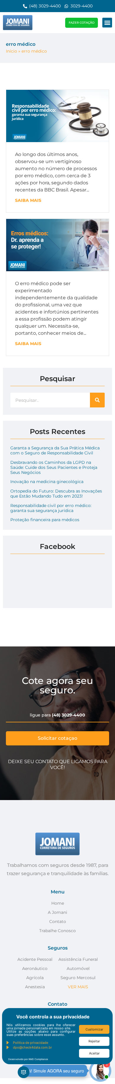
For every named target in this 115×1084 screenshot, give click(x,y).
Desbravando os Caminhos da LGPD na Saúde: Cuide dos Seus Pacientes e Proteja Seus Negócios (53, 467)
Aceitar (94, 1053)
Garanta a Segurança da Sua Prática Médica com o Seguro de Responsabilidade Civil (55, 450)
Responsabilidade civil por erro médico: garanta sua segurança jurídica (50, 508)
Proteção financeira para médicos (44, 519)
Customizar (94, 1029)
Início (11, 51)
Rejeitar (94, 1041)
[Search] (97, 400)
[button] (107, 22)
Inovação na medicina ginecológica (46, 481)
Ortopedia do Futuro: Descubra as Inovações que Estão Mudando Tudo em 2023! (56, 493)
